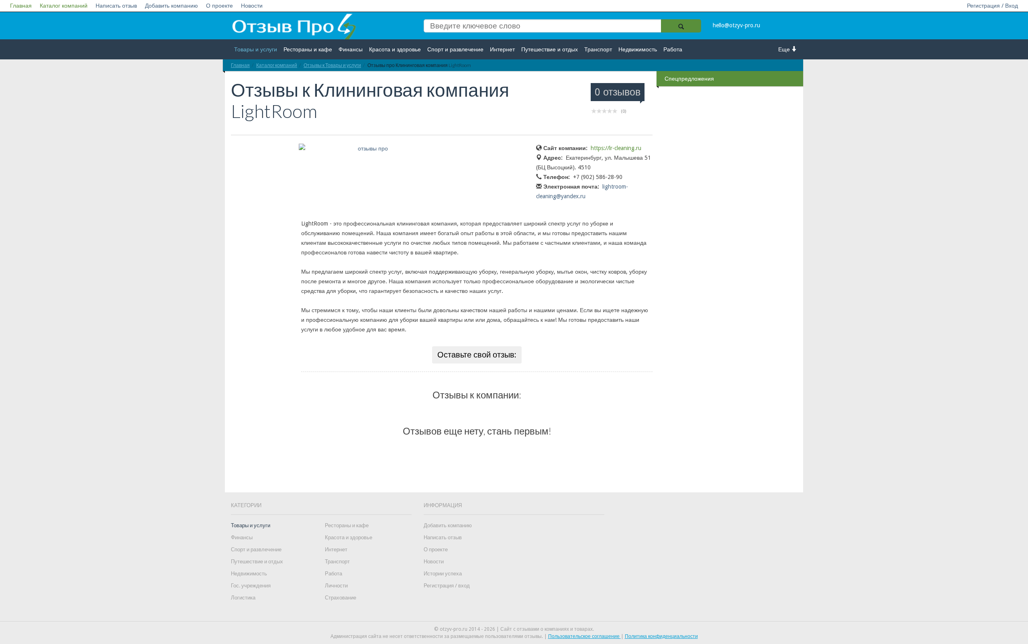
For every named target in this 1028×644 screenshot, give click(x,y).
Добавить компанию (171, 5)
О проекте (219, 5)
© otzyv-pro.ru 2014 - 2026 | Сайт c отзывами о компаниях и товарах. (514, 629)
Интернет (502, 49)
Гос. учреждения (251, 586)
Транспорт (598, 49)
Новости (252, 5)
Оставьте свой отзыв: (476, 355)
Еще (784, 49)
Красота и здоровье (395, 49)
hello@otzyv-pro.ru (736, 25)
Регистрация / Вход (992, 5)
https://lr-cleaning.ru (616, 148)
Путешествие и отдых (549, 49)
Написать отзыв (116, 5)
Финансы (351, 49)
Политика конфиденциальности (661, 636)
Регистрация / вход (447, 586)
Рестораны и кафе (308, 49)
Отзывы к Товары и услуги (332, 65)
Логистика (243, 598)
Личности (336, 586)
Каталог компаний (64, 5)
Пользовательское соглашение (584, 636)
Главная (21, 5)
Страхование (340, 598)
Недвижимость (637, 49)
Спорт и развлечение (455, 49)
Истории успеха (443, 574)
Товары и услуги (255, 49)
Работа (672, 49)
